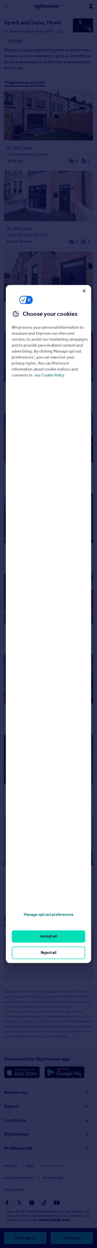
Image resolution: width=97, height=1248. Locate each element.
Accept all (48, 936)
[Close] (84, 290)
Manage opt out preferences (48, 914)
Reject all (48, 952)
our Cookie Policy (49, 375)
